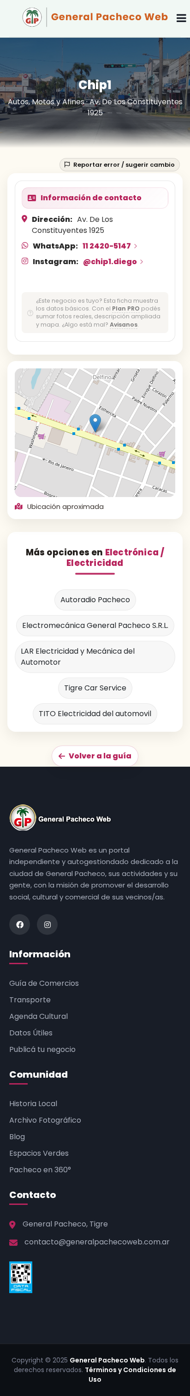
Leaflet (114, 493)
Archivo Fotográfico (45, 1120)
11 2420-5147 (107, 246)
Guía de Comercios (44, 983)
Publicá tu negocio (42, 1049)
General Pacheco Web (107, 1360)
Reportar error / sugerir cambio (124, 164)
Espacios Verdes (39, 1153)
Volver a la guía (100, 756)
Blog (17, 1136)
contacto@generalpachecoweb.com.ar (97, 1242)
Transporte (30, 1000)
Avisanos (123, 324)
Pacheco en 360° (40, 1169)
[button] (95, 423)
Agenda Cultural (38, 1016)
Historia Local (33, 1103)
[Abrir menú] (181, 18)
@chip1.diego (110, 261)
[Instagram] (47, 924)
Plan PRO (126, 308)
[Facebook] (19, 924)
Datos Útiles (31, 1033)
